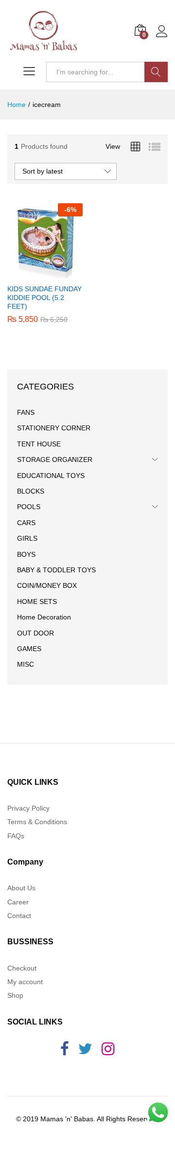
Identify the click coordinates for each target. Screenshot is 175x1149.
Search (156, 72)
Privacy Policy (28, 808)
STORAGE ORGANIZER (54, 459)
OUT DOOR (35, 633)
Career (18, 902)
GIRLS (27, 538)
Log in (162, 37)
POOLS (28, 507)
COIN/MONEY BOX (47, 585)
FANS (26, 412)
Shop (15, 995)
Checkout (21, 968)
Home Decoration (44, 617)
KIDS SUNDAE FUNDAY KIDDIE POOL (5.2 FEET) (44, 297)
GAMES (29, 649)
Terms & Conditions (37, 822)
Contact (19, 915)
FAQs (15, 836)
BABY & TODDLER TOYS (56, 570)
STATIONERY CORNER (53, 428)
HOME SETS (37, 601)
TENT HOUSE (39, 444)
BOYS (26, 554)
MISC (25, 664)
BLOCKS (30, 491)
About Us (21, 888)
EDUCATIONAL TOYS (51, 475)
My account (25, 982)
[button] (43, 273)
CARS (26, 523)
